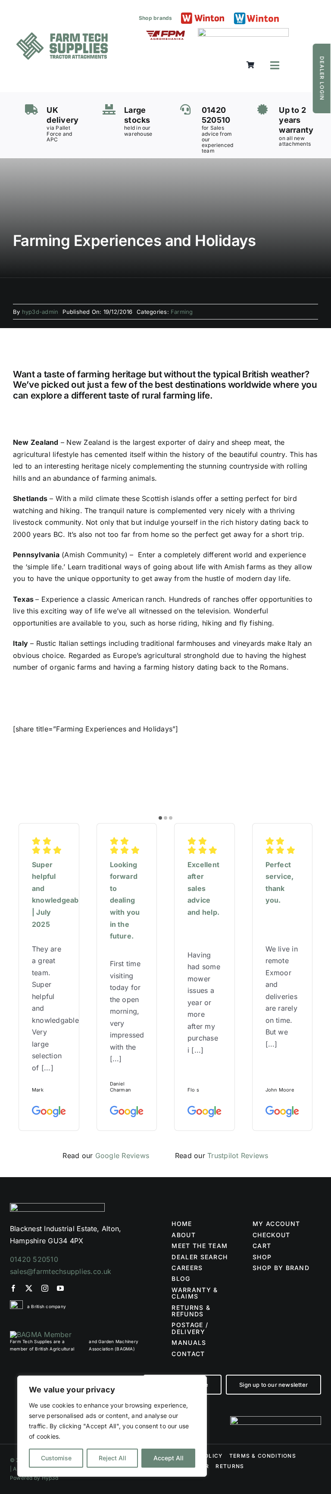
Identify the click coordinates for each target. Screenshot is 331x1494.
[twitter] (28, 1288)
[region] (112, 1426)
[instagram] (44, 1288)
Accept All (168, 1458)
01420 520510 (34, 1259)
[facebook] (13, 1288)
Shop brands (155, 18)
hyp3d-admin (40, 311)
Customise (56, 1458)
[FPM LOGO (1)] (165, 34)
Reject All (112, 1458)
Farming (182, 311)
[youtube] (60, 1288)
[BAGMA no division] (41, 1334)
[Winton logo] (202, 16)
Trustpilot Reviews (237, 1155)
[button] (160, 818)
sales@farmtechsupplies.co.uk (61, 1271)
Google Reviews (122, 1155)
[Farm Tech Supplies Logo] (62, 36)
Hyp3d (50, 1478)
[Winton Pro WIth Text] (256, 14)
